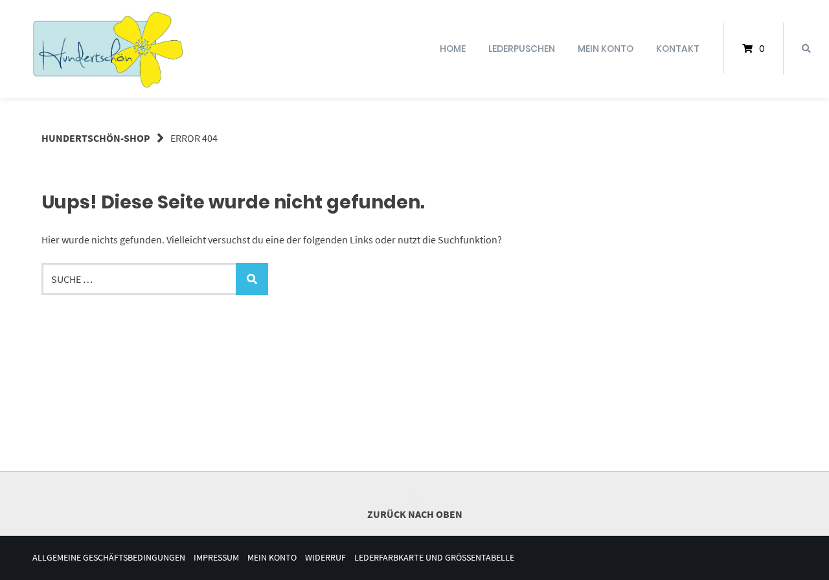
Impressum (216, 557)
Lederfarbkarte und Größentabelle (434, 557)
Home (453, 48)
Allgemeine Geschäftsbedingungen (108, 557)
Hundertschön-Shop (95, 137)
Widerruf (325, 557)
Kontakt (677, 48)
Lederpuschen (521, 48)
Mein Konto (605, 48)
